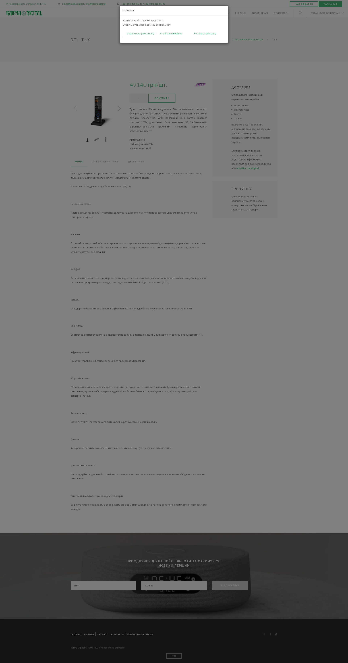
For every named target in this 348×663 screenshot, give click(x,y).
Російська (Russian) (205, 33)
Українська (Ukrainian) (140, 33)
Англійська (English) (170, 33)
